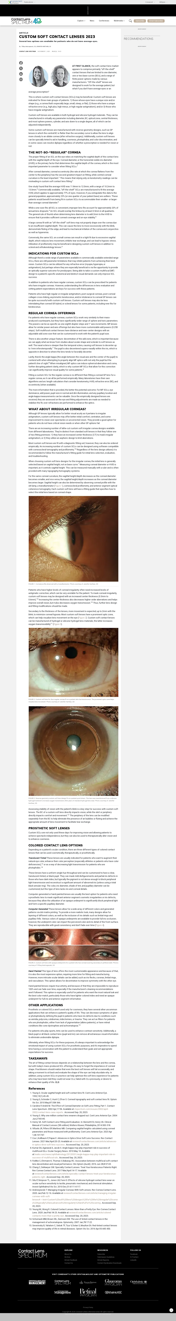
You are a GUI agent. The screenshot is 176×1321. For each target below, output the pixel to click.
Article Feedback (71, 1260)
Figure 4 (99, 925)
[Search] (130, 21)
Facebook (134, 1254)
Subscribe (140, 21)
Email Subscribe (156, 21)
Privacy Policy (88, 1307)
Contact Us (69, 1263)
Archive (67, 1257)
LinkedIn (133, 1260)
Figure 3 (57, 624)
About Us (68, 1254)
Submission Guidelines (105, 1257)
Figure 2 (82, 617)
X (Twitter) (134, 1257)
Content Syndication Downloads (109, 1263)
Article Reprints (103, 1260)
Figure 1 (58, 486)
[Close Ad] (171, 1310)
